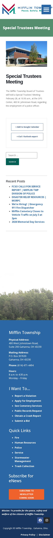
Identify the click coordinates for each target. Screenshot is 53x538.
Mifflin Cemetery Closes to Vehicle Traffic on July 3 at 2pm (27, 215)
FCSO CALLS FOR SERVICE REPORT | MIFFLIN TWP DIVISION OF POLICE (26, 190)
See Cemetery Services (28, 405)
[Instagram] (47, 520)
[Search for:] (21, 155)
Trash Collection (24, 466)
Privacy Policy (28, 534)
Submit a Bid (22, 420)
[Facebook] (40, 520)
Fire (17, 437)
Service (19, 452)
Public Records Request (28, 410)
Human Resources (25, 442)
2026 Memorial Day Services (28, 221)
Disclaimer (44, 534)
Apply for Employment (28, 400)
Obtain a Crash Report (28, 415)
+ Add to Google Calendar (27, 127)
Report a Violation (25, 395)
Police (18, 447)
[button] (46, 9)
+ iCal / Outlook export (27, 136)
